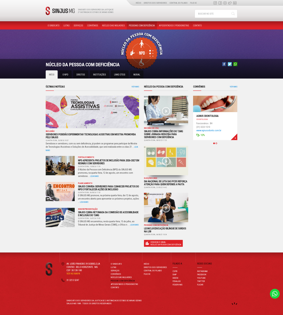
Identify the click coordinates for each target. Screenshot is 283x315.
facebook (220, 3)
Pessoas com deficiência (142, 25)
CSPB (175, 271)
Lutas (67, 25)
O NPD (65, 74)
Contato (197, 25)
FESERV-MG (177, 284)
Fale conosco (275, 294)
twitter (229, 3)
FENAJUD (177, 281)
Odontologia (202, 119)
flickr (234, 3)
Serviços (78, 25)
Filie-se (193, 3)
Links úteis (119, 74)
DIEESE (175, 278)
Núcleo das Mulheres (113, 25)
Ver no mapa (73, 273)
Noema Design (234, 303)
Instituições (99, 74)
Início (138, 3)
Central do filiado (179, 3)
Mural (136, 74)
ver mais (135, 87)
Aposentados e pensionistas (174, 25)
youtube (225, 3)
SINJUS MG (60, 11)
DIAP (175, 274)
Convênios (92, 25)
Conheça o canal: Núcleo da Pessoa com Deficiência (166, 243)
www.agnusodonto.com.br (208, 130)
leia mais (94, 176)
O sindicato (53, 25)
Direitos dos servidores (155, 3)
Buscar (233, 13)
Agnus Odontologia (207, 115)
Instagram (215, 3)
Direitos (80, 74)
